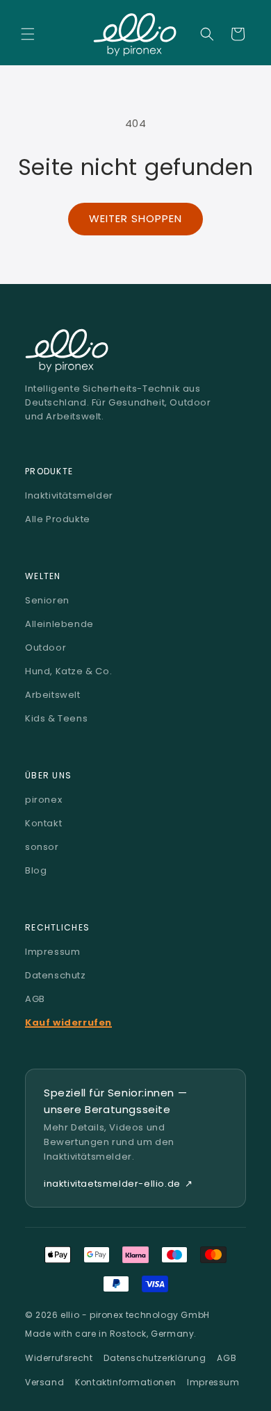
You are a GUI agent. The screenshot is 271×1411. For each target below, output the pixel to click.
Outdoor (45, 647)
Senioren (47, 600)
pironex (43, 799)
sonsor (42, 846)
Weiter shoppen (135, 218)
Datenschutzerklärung (155, 1358)
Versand (44, 1382)
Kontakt (43, 823)
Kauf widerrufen (68, 1022)
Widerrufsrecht (58, 1358)
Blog (36, 870)
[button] (28, 34)
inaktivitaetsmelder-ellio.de (118, 1183)
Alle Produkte (57, 519)
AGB (35, 998)
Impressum (52, 951)
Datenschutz (55, 975)
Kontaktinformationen (125, 1382)
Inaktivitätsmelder (69, 495)
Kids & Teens (56, 718)
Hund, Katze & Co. (68, 671)
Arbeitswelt (53, 694)
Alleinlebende (59, 624)
